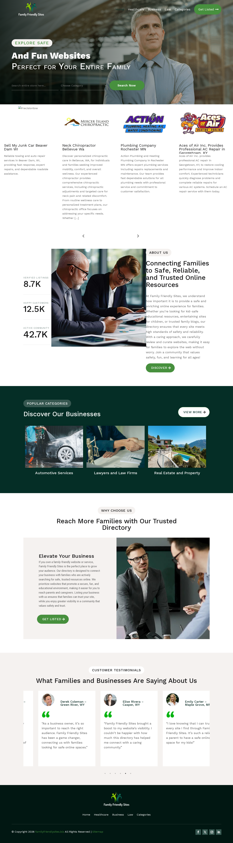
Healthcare (136, 9)
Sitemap (97, 831)
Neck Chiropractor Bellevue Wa (21, 147)
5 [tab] (125, 765)
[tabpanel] (54, 728)
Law (168, 9)
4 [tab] (120, 765)
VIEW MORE (192, 412)
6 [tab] (130, 765)
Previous (83, 236)
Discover (159, 367)
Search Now (127, 85)
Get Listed (206, 9)
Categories (182, 9)
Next (138, 236)
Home (120, 9)
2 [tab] (110, 765)
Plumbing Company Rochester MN (81, 147)
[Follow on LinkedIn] (218, 832)
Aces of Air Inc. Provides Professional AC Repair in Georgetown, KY (145, 149)
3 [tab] (115, 765)
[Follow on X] (205, 832)
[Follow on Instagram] (212, 832)
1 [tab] (105, 765)
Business (154, 9)
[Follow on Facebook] (198, 832)
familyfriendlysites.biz (49, 831)
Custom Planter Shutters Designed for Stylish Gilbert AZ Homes (203, 149)
